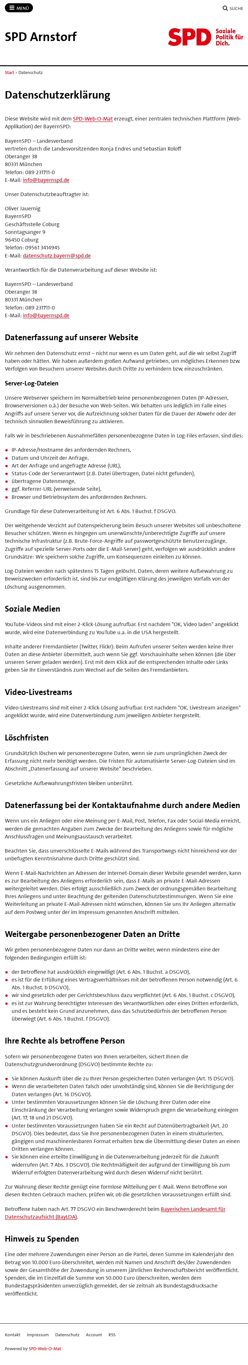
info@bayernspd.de (46, 180)
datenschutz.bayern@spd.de (57, 255)
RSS (112, 1335)
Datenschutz (67, 1335)
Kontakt (12, 1335)
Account (94, 1335)
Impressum (38, 1335)
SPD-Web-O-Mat (93, 118)
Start (9, 72)
